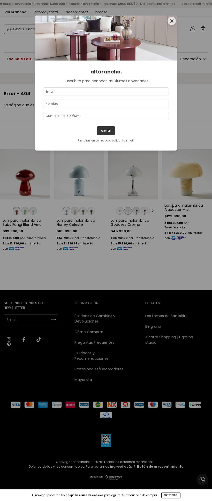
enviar (106, 130)
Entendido (171, 495)
